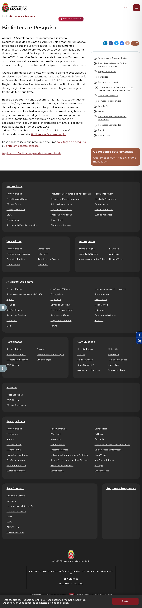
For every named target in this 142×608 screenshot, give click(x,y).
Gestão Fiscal (101, 429)
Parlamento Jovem (104, 194)
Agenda (10, 299)
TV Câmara (114, 249)
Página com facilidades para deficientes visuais (31, 153)
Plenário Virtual (116, 259)
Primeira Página (14, 194)
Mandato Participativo (17, 360)
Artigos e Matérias (107, 71)
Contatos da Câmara (16, 511)
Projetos (102, 130)
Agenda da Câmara (88, 254)
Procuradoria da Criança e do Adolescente (70, 194)
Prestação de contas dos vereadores (112, 444)
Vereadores (14, 241)
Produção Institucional (61, 215)
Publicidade (113, 365)
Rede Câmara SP (85, 365)
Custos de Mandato (16, 471)
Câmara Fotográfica (117, 360)
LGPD (9, 522)
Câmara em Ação (116, 370)
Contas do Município (108, 95)
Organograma (101, 204)
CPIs (9, 326)
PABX (9, 517)
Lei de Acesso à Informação (50, 354)
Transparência (16, 421)
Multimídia (113, 349)
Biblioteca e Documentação (48, 134)
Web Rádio (114, 254)
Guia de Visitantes (103, 215)
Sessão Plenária (14, 310)
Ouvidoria (41, 349)
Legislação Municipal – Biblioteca (110, 289)
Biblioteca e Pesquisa (60, 225)
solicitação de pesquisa (71, 142)
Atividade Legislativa (20, 281)
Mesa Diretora (13, 264)
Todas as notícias (15, 395)
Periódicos (103, 77)
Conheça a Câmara (16, 209)
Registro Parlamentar (60, 320)
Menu (126, 7)
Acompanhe (87, 241)
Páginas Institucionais (61, 209)
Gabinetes (43, 264)
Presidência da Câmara (18, 199)
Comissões (12, 320)
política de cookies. (58, 603)
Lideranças (43, 254)
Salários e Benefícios (16, 465)
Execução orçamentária (61, 465)
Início (5, 16)
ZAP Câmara (13, 365)
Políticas (99, 434)
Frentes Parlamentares (61, 310)
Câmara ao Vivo (14, 444)
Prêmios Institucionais (61, 204)
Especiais (99, 320)
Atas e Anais (104, 135)
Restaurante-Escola (104, 209)
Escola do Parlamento (105, 199)
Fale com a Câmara (16, 496)
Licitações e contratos (17, 455)
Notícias (81, 354)
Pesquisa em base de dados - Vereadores (112, 118)
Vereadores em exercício (18, 254)
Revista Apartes (85, 360)
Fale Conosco (15, 488)
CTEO (9, 215)
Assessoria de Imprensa (88, 370)
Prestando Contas (59, 450)
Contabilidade (57, 471)
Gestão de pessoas (16, 460)
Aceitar (125, 601)
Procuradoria (13, 220)
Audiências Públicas (59, 289)
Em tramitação (44, 360)
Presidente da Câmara (48, 259)
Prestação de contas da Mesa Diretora (69, 460)
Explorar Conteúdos (71, 19)
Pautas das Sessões (16, 315)
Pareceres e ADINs (59, 315)
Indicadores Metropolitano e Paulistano (69, 455)
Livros (101, 111)
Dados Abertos (57, 444)
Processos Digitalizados (109, 125)
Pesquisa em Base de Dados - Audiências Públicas (112, 65)
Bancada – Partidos (16, 259)
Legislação (103, 106)
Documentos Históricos (109, 82)
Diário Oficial (56, 220)
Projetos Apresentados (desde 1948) (24, 294)
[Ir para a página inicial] (14, 7)
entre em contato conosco (22, 145)
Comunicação (86, 341)
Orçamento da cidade (105, 315)
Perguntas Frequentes (121, 488)
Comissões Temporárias (109, 101)
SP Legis (11, 305)
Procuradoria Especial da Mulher (22, 225)
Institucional (14, 186)
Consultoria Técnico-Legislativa (65, 199)
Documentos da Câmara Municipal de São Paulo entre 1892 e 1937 (116, 89)
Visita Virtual (100, 455)
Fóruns (53, 326)
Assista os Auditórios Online (92, 259)
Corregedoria (44, 249)
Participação (14, 341)
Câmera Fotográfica (16, 405)
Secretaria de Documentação (112, 58)
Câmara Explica (14, 204)
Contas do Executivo (60, 305)
